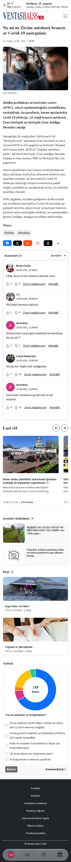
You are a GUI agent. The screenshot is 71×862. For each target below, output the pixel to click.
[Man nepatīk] (16, 284)
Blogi (6, 572)
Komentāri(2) (55, 769)
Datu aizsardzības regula (35, 818)
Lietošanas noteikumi (35, 803)
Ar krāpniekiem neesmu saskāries (30, 760)
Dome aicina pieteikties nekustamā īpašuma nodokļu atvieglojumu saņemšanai (29, 481)
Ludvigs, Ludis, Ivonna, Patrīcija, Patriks (47, 7)
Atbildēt (53, 284)
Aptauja (8, 663)
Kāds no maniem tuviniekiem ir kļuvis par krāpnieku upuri (35, 745)
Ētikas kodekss (35, 826)
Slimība (9, 233)
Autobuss (24, 233)
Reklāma (35, 796)
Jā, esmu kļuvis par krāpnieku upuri (31, 754)
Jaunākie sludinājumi (16, 518)
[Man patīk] (7, 284)
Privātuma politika (35, 833)
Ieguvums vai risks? (17, 606)
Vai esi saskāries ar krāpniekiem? (25, 715)
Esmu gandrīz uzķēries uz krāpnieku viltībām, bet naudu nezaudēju (38, 735)
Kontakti (35, 788)
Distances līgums (35, 811)
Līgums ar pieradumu (18, 647)
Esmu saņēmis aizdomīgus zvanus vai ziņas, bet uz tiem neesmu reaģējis (36, 725)
